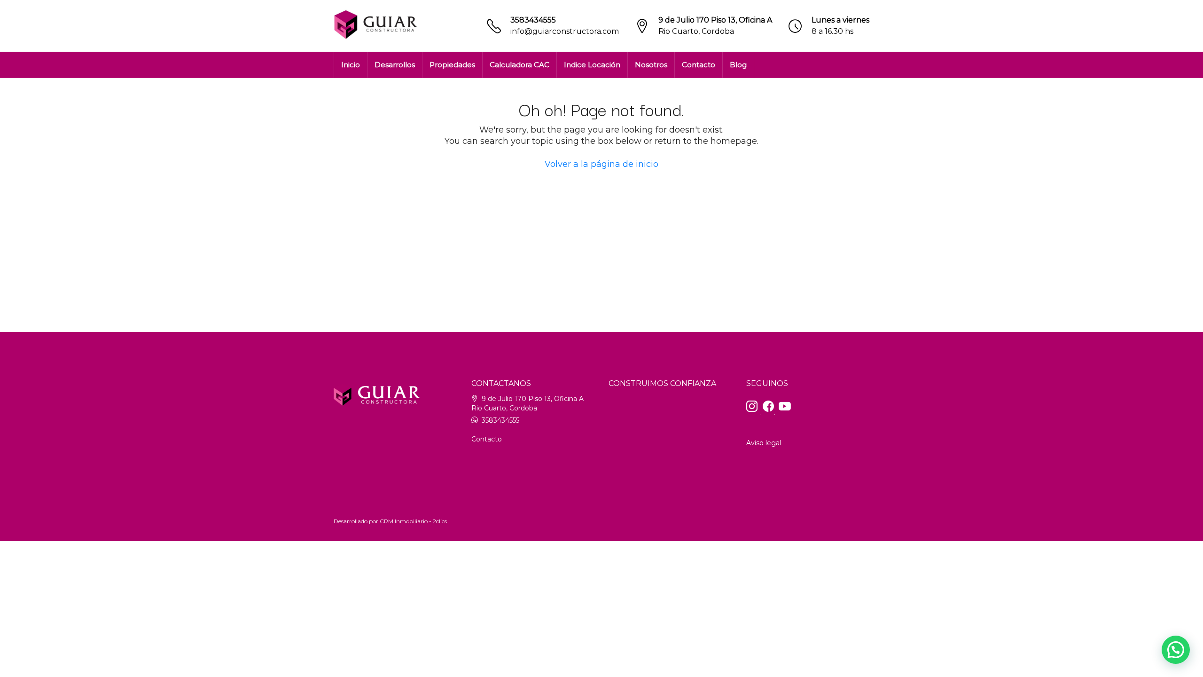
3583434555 (533, 20)
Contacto (698, 64)
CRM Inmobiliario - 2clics (413, 521)
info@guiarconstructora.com (564, 31)
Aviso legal (763, 443)
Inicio (350, 64)
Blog (738, 64)
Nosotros (651, 64)
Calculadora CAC (519, 64)
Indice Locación (592, 64)
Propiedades (452, 64)
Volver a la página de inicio (601, 164)
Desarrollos (395, 64)
